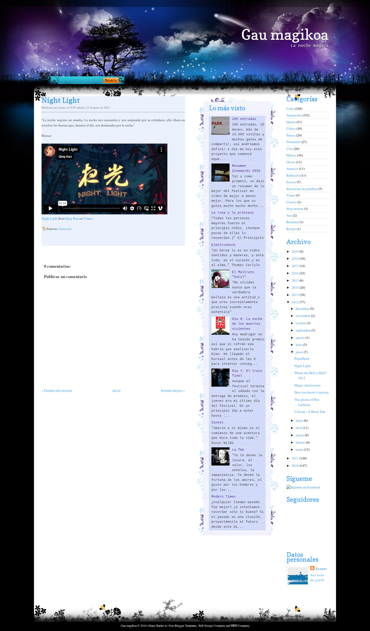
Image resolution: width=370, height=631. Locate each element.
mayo (300, 420)
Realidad (293, 222)
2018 (296, 258)
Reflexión (293, 175)
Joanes (321, 568)
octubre (301, 323)
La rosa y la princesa (232, 213)
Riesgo (291, 228)
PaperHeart (301, 358)
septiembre (303, 330)
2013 (296, 294)
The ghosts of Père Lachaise (306, 402)
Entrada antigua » (173, 390)
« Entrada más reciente (57, 390)
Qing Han (72, 218)
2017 (296, 265)
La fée (238, 450)
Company (240, 625)
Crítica (291, 128)
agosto (301, 337)
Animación (65, 228)
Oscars (291, 162)
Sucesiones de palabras (302, 188)
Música (291, 155)
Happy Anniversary (307, 385)
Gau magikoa (284, 34)
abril (299, 427)
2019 (296, 251)
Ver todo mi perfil (317, 577)
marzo (300, 435)
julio (299, 344)
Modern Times (223, 497)
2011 (296, 458)
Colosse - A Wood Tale (309, 411)
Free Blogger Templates (183, 625)
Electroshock (223, 245)
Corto (290, 108)
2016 (296, 273)
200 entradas (244, 119)
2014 (296, 287)
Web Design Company (211, 625)
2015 (296, 280)
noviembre (303, 315)
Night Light (50, 218)
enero (300, 449)
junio (300, 352)
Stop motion (295, 208)
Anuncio (292, 168)
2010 (296, 465)
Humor (291, 122)
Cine (290, 148)
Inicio (117, 390)
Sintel (217, 422)
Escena (291, 182)
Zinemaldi (293, 142)
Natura (291, 135)
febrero (301, 442)
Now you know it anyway (311, 392)
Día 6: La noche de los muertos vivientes (247, 324)
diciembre (303, 308)
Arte (289, 215)
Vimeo (88, 218)
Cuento (291, 202)
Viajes (291, 195)
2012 (296, 302)
